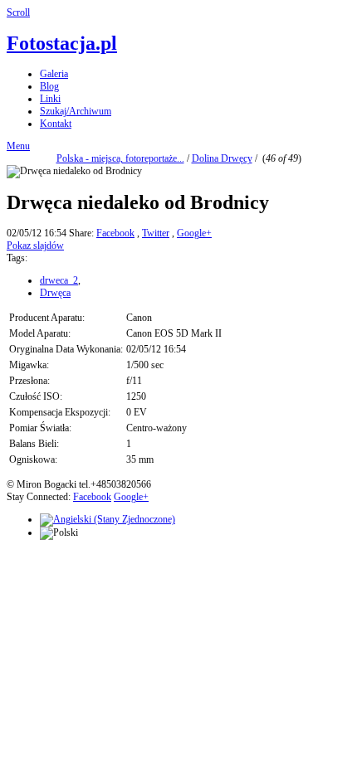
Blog (49, 86)
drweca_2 (59, 280)
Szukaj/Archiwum (75, 111)
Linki (50, 99)
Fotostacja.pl (62, 43)
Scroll (18, 12)
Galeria (54, 74)
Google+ (194, 233)
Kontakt (55, 123)
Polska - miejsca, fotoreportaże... (120, 158)
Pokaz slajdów (35, 245)
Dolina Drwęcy (222, 158)
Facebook (115, 233)
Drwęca (55, 293)
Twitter (155, 233)
